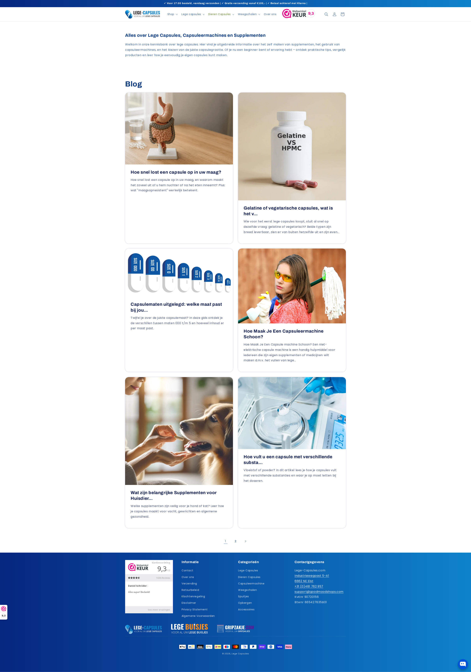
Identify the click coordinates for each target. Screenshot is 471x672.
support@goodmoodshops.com (319, 592)
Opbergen (245, 603)
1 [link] (225, 541)
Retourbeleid (190, 590)
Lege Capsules (248, 570)
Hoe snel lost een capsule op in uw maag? (176, 172)
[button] (172, 14)
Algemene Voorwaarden (198, 616)
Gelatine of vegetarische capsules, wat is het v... (288, 211)
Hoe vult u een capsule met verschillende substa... (288, 459)
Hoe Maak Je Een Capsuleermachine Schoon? (283, 334)
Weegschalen (247, 590)
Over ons (188, 577)
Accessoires (246, 609)
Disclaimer (189, 603)
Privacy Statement (195, 609)
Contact (187, 570)
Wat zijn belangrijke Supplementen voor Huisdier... (174, 495)
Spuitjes (243, 596)
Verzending (189, 583)
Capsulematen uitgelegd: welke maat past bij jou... (176, 307)
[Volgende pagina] (245, 541)
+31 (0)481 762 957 (309, 586)
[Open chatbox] (463, 664)
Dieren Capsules (249, 577)
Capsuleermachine (251, 583)
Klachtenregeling (193, 596)
